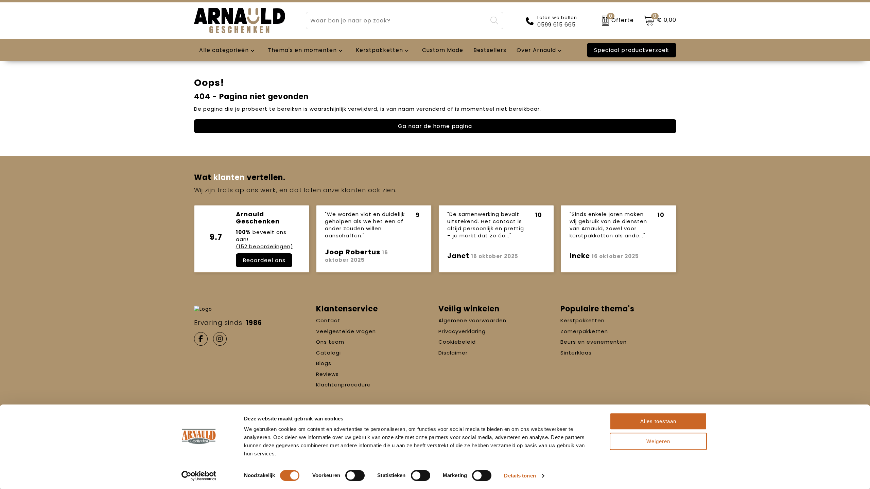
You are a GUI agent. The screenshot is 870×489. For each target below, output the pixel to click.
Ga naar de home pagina (435, 126)
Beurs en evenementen (593, 341)
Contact (328, 320)
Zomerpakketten (584, 331)
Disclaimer (453, 352)
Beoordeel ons (264, 260)
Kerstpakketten (582, 320)
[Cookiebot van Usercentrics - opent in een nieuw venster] (199, 476)
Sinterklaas (576, 352)
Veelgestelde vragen (346, 331)
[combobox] (396, 21)
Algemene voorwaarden (472, 320)
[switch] (355, 475)
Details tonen (520, 475)
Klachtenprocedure (343, 384)
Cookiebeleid (457, 341)
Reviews (327, 374)
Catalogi (328, 352)
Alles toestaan (658, 421)
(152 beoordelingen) (264, 246)
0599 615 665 (556, 25)
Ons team (330, 341)
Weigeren (658, 441)
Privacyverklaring (462, 331)
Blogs (323, 363)
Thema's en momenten (302, 50)
